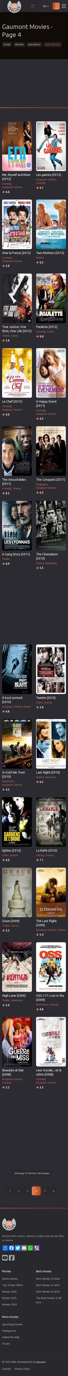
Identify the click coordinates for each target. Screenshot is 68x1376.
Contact (6, 1368)
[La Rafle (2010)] (51, 822)
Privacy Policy (22, 1368)
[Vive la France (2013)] (17, 224)
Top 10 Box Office (12, 1285)
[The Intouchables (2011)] (17, 451)
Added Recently (11, 1337)
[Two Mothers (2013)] (51, 224)
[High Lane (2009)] (17, 967)
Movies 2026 (9, 1291)
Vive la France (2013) (16, 253)
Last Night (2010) (48, 772)
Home (7, 44)
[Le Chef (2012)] (17, 373)
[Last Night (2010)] (51, 744)
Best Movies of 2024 (48, 1291)
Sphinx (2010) (11, 850)
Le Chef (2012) (12, 401)
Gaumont (34, 44)
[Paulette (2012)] (51, 298)
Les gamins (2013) (48, 174)
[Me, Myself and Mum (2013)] (17, 146)
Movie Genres (10, 1278)
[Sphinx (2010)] (17, 822)
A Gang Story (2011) (16, 554)
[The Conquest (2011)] (51, 451)
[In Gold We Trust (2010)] (17, 744)
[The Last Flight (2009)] (51, 892)
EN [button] (44, 6)
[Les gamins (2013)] (51, 146)
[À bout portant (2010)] (17, 669)
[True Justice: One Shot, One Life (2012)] (17, 298)
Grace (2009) (11, 921)
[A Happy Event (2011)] (51, 373)
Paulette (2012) (47, 326)
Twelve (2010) (46, 697)
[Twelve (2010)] (51, 669)
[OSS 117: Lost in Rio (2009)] (51, 967)
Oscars (6, 1343)
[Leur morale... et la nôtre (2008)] (51, 1041)
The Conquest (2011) (50, 479)
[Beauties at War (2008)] (17, 1041)
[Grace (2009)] (17, 892)
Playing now (9, 1330)
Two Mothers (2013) (50, 253)
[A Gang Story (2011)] (17, 525)
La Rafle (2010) (46, 850)
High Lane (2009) (14, 995)
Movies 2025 (9, 1298)
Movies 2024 (9, 1304)
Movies (19, 44)
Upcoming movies (12, 1324)
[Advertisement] (34, 84)
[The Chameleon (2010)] (51, 525)
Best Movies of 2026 (48, 1278)
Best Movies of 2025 (48, 1285)
